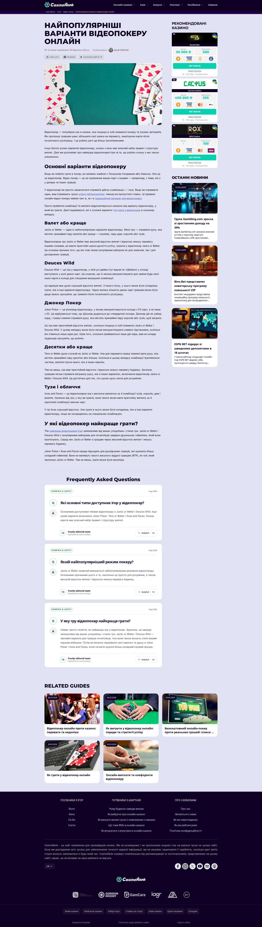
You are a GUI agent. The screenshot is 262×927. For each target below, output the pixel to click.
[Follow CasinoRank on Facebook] (178, 866)
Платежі (175, 4)
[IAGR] (157, 895)
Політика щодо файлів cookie (134, 922)
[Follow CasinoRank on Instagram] (185, 866)
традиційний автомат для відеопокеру (118, 198)
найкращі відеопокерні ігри (66, 430)
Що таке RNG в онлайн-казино (126, 825)
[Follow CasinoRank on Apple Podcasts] (214, 866)
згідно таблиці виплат (91, 194)
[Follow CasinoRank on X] (192, 866)
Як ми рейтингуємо (185, 825)
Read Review (194, 70)
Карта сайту (183, 922)
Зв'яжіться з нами (185, 814)
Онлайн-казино (122, 4)
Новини (213, 4)
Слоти (71, 825)
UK (47, 866)
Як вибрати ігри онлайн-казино (126, 814)
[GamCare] (134, 895)
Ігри (142, 4)
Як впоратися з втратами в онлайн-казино (126, 830)
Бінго (72, 808)
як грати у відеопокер (127, 210)
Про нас (185, 808)
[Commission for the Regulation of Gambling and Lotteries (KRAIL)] (82, 895)
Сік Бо (71, 819)
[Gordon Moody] (108, 895)
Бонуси (157, 4)
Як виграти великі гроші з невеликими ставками (126, 819)
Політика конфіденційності (186, 830)
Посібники (194, 4)
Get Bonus (195, 66)
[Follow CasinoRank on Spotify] (207, 866)
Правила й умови (81, 922)
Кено (72, 814)
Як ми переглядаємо (185, 819)
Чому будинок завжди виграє (126, 808)
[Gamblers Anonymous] (172, 895)
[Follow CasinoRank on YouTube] (200, 866)
